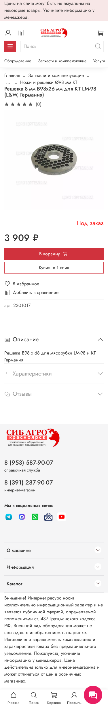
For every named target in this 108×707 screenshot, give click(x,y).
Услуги (99, 61)
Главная (12, 75)
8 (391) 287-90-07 (28, 482)
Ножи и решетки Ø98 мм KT (48, 82)
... (8, 82)
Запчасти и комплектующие (62, 61)
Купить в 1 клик (54, 267)
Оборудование (17, 61)
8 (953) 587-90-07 (28, 462)
